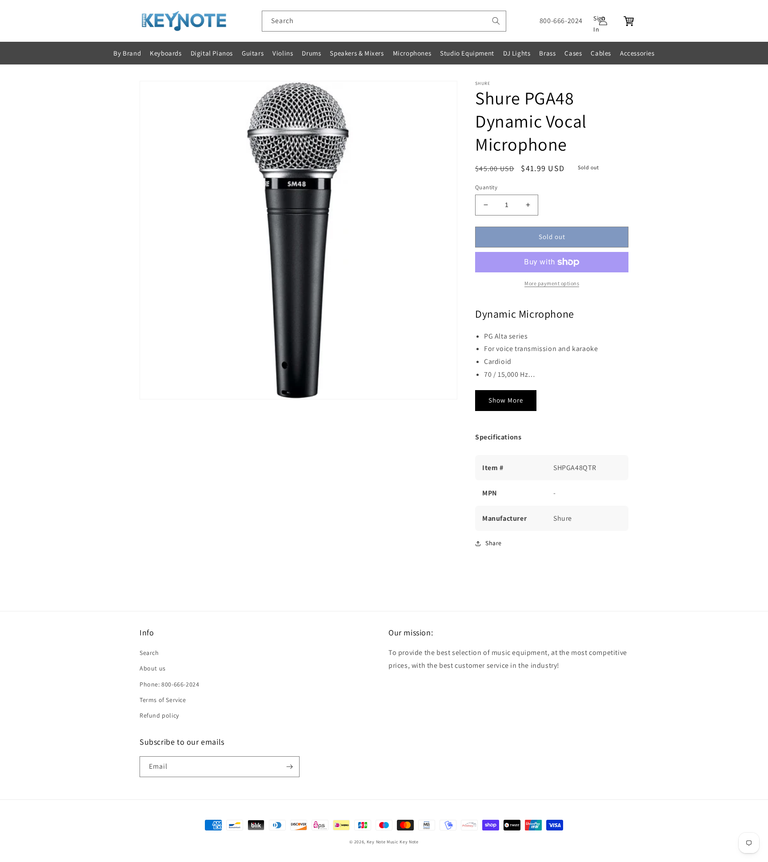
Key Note (409, 842)
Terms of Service (163, 700)
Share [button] (493, 543)
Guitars (253, 53)
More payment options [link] (551, 283)
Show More (505, 400)
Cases (573, 53)
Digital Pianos (212, 53)
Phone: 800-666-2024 (169, 684)
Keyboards (165, 53)
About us (153, 668)
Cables (601, 53)
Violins (282, 53)
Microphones (412, 53)
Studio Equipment (467, 53)
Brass (547, 53)
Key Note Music (383, 842)
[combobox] (384, 21)
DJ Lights (516, 53)
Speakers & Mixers (357, 53)
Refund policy (159, 715)
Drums (311, 53)
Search (149, 653)
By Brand (127, 53)
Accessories (637, 53)
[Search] (496, 21)
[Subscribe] (289, 766)
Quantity (486, 187)
